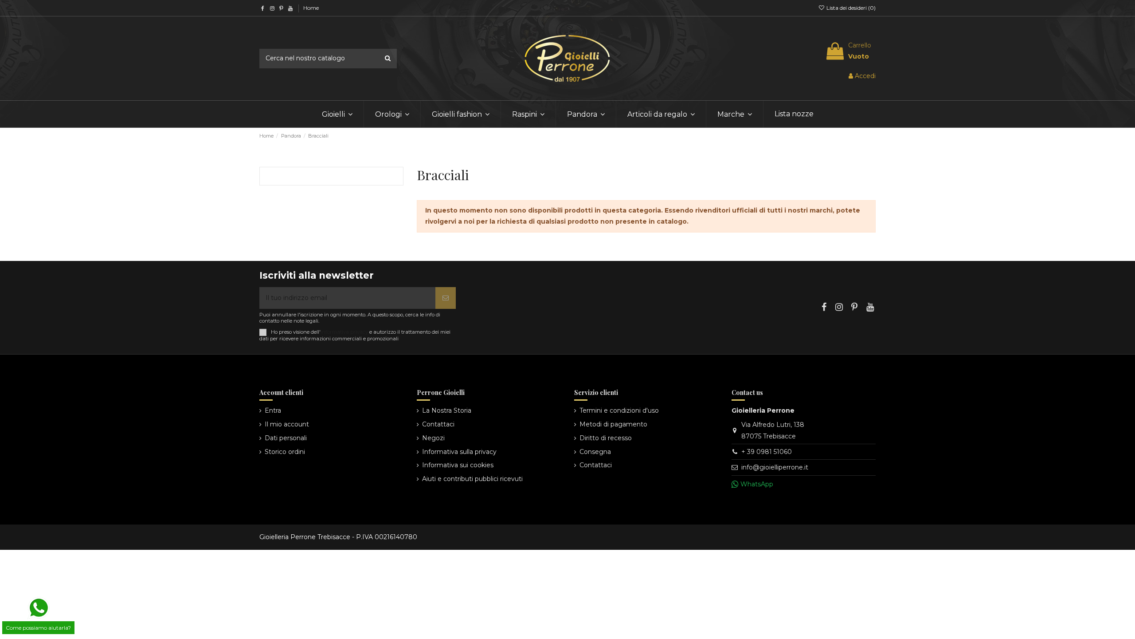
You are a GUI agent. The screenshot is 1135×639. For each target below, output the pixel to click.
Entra (273, 410)
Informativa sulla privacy (459, 452)
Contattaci (438, 424)
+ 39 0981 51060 (766, 452)
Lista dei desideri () (850, 7)
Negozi (433, 438)
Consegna (595, 452)
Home (311, 7)
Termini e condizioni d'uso (619, 410)
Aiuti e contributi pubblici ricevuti (472, 479)
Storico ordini (285, 452)
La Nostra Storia (446, 410)
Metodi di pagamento (613, 424)
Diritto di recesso (605, 438)
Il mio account (287, 424)
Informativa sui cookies (457, 465)
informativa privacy (344, 332)
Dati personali (286, 438)
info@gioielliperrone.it (774, 467)
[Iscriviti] (445, 298)
